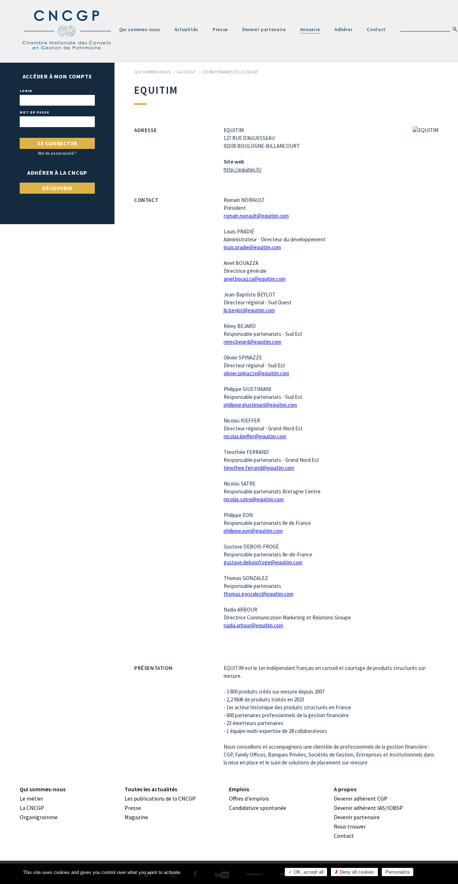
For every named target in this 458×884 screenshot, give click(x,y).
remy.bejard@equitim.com (252, 341)
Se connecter (57, 143)
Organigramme (39, 817)
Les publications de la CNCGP (160, 798)
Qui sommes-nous (139, 29)
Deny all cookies (356, 872)
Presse (220, 29)
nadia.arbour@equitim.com (253, 625)
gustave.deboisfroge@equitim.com (263, 562)
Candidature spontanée (257, 807)
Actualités (187, 29)
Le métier (31, 798)
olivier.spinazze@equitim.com (256, 373)
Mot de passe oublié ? (57, 153)
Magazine (136, 817)
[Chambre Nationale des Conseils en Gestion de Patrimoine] (67, 30)
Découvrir (57, 188)
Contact (376, 29)
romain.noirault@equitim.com (256, 215)
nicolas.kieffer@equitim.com (255, 436)
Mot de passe (34, 112)
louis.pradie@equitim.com (252, 247)
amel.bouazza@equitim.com (255, 278)
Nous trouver (350, 826)
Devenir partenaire (264, 29)
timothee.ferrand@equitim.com (259, 467)
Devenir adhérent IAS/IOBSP (368, 807)
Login (26, 91)
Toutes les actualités (151, 789)
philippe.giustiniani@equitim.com (260, 404)
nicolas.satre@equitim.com (254, 499)
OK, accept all (307, 872)
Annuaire (310, 29)
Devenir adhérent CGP (361, 798)
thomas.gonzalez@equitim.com (258, 593)
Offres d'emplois (249, 798)
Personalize (397, 872)
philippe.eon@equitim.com (253, 530)
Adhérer (344, 29)
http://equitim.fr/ (243, 169)
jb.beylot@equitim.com (249, 310)
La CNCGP (32, 807)
